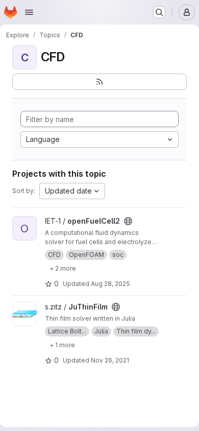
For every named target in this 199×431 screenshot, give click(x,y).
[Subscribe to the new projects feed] (99, 82)
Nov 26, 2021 (110, 360)
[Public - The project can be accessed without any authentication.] (128, 221)
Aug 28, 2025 (110, 284)
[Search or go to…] (159, 12)
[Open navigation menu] (29, 12)
